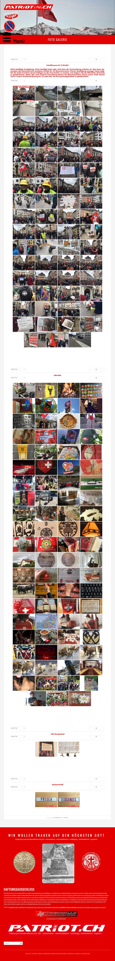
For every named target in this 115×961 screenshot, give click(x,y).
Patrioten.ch (54, 954)
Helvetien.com (86, 954)
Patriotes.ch (71, 954)
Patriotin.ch (47, 954)
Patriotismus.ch (63, 954)
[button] (18, 59)
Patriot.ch (41, 954)
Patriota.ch (78, 954)
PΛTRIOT (66, 817)
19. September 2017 (57, 817)
